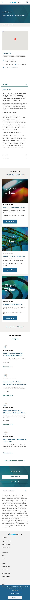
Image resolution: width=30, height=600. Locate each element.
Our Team (5, 155)
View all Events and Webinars (14, 326)
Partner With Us (6, 576)
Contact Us (14, 481)
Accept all (15, 597)
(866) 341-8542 (9, 64)
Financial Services (6, 547)
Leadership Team (6, 573)
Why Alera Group (6, 566)
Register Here (10, 221)
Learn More (15, 590)
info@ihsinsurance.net (11, 67)
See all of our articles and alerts (14, 460)
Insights (4, 558)
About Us (5, 84)
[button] (15, 39)
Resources (6, 159)
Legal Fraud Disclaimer (9, 490)
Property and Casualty (7, 15)
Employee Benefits (20, 15)
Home (3, 24)
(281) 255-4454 (22, 64)
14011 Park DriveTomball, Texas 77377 (11, 60)
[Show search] (27, 2)
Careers (3, 580)
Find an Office (14, 476)
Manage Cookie (15, 593)
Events (3, 555)
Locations (7, 24)
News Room (5, 570)
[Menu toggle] (3, 2)
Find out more (7, 366)
